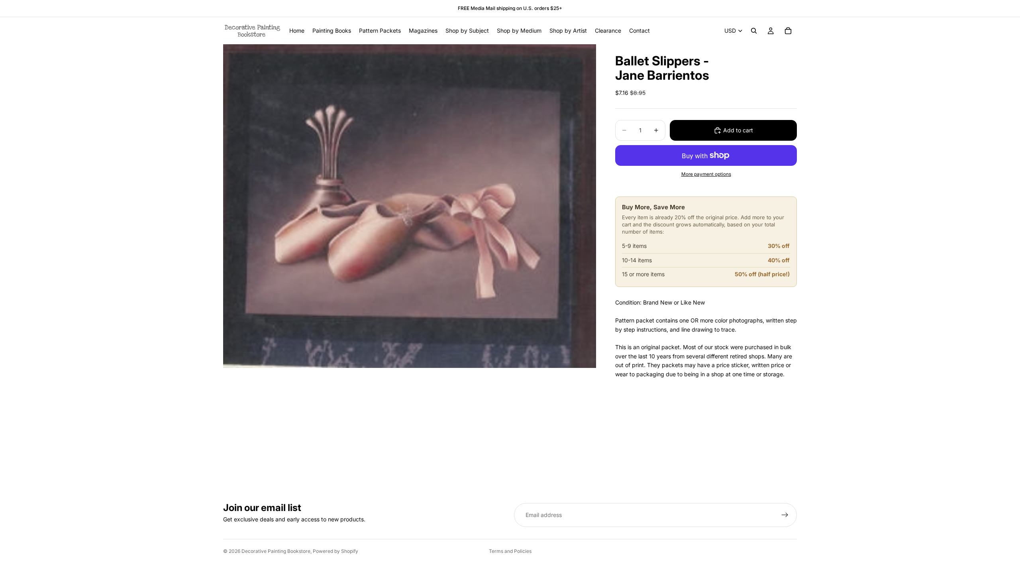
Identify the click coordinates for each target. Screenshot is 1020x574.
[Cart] (788, 30)
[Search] (754, 30)
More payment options (706, 174)
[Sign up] (785, 515)
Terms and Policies (510, 551)
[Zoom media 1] (409, 206)
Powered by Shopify (335, 551)
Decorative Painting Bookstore (275, 551)
